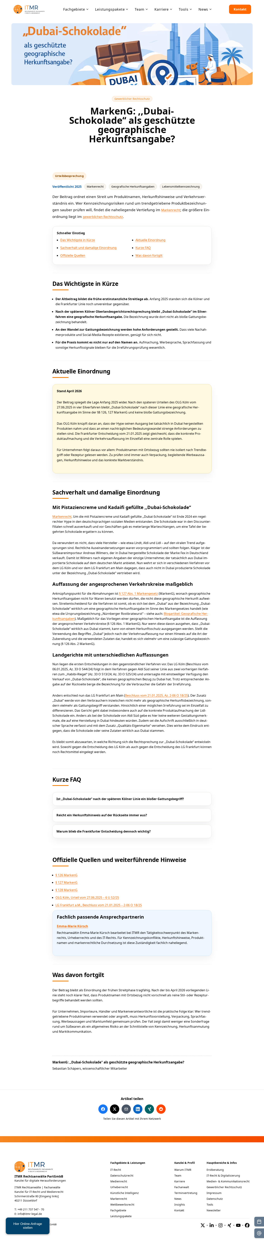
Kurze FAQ (143, 248)
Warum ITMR (182, 1170)
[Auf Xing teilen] (149, 1109)
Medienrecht (118, 1181)
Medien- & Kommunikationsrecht (228, 1181)
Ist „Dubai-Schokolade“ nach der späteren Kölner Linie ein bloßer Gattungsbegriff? (120, 799)
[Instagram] (220, 1225)
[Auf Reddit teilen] (161, 1109)
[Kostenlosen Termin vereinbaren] (259, 1221)
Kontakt (240, 9)
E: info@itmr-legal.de (28, 1214)
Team (177, 1175)
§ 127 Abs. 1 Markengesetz (138, 593)
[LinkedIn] (211, 1225)
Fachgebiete (118, 1210)
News (177, 1199)
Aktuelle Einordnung (150, 240)
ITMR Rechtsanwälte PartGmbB (38, 1176)
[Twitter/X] (202, 1225)
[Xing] (229, 1225)
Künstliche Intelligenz (124, 1193)
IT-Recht (115, 1170)
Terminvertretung (185, 1193)
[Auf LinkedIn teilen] (137, 1109)
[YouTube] (238, 1225)
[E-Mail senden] (259, 1233)
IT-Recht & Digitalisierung (223, 1175)
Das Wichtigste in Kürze (77, 240)
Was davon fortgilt (149, 255)
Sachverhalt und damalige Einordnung (88, 248)
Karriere (179, 1181)
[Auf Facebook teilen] (103, 1109)
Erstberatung (215, 1170)
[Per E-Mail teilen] (126, 1109)
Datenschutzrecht (121, 1175)
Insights (179, 1204)
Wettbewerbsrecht (122, 1204)
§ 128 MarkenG (66, 890)
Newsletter (214, 1210)
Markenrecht (170, 210)
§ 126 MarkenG (66, 875)
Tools (210, 1204)
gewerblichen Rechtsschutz (103, 217)
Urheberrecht (119, 1187)
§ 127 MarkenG (66, 882)
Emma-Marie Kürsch (72, 926)
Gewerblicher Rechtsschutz (133, 99)
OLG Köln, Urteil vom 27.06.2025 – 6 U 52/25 (87, 897)
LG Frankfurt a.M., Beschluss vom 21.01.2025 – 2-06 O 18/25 (98, 905)
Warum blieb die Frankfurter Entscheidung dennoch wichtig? (103, 831)
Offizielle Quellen (72, 255)
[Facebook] (247, 1225)
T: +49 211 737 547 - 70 (29, 1209)
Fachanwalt (181, 1187)
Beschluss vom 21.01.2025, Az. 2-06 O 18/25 (156, 695)
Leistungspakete (121, 1216)
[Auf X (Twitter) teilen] (114, 1109)
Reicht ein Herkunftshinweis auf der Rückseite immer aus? (101, 815)
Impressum (214, 1193)
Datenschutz (215, 1199)
